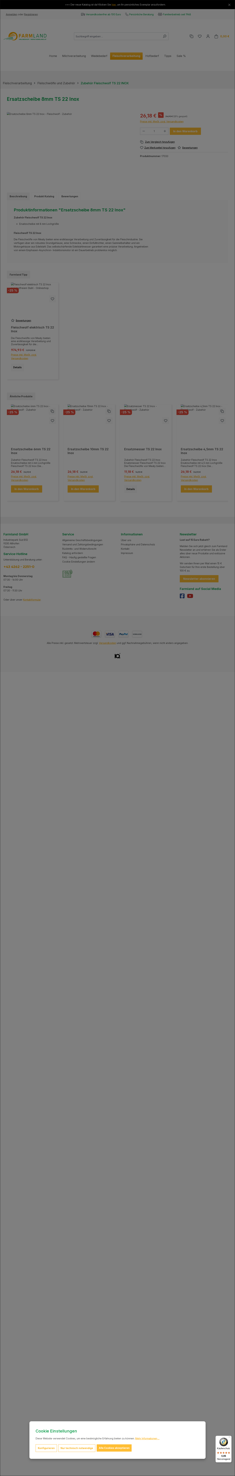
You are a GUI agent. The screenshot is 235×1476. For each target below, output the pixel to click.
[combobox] (117, 36)
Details (17, 367)
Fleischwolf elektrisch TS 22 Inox (32, 329)
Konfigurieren (46, 1448)
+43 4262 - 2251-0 (18, 567)
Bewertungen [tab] (69, 196)
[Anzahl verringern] (143, 131)
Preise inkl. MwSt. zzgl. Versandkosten (162, 121)
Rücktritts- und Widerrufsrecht (79, 548)
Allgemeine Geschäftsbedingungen (82, 540)
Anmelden (11, 14)
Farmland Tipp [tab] (18, 274)
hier (114, 4)
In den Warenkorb (185, 131)
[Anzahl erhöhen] (165, 131)
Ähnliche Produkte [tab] (21, 396)
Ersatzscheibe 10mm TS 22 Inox (88, 451)
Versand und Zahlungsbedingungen (82, 544)
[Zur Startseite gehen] (24, 36)
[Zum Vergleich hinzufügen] (184, 142)
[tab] (18, 196)
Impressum (127, 553)
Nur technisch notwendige (77, 1448)
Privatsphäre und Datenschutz (138, 544)
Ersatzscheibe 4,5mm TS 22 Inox (202, 451)
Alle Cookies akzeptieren (114, 1447)
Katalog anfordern (72, 553)
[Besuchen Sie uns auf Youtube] (190, 597)
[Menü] (229, 1438)
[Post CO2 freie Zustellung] (67, 573)
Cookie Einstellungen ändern (78, 561)
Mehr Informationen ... (147, 1438)
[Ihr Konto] (208, 36)
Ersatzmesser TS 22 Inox (143, 449)
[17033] (70, 149)
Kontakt (125, 548)
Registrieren (31, 14)
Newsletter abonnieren (199, 578)
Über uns (126, 540)
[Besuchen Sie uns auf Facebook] (183, 597)
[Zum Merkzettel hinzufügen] (52, 298)
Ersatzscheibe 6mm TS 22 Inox (30, 451)
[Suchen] (165, 36)
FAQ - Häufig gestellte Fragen (79, 557)
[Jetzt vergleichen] (191, 36)
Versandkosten (107, 643)
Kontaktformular (32, 599)
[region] (70, 149)
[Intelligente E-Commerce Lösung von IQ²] (117, 655)
